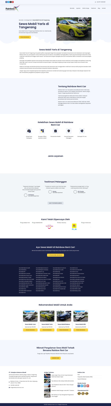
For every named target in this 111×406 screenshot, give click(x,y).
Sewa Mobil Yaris (22, 292)
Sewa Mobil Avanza (74, 267)
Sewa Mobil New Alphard (75, 285)
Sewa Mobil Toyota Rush (41, 288)
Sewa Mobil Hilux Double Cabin (42, 275)
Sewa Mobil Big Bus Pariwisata (42, 269)
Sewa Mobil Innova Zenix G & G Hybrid (77, 277)
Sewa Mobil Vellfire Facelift (75, 288)
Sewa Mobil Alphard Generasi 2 (42, 267)
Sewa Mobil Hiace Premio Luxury (25, 275)
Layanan (78, 8)
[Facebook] (6, 2)
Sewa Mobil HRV (56, 275)
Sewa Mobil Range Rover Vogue (76, 286)
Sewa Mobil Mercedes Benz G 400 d (43, 283)
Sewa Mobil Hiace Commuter (24, 273)
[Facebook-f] (79, 386)
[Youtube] (13, 2)
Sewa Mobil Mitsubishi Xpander (42, 285)
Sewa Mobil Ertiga (56, 271)
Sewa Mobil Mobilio (57, 285)
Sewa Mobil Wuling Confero (75, 290)
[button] (20, 227)
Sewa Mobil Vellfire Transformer (25, 290)
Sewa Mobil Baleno (22, 269)
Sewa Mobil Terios (22, 288)
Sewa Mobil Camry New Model (76, 269)
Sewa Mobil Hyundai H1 (74, 275)
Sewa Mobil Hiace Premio (58, 273)
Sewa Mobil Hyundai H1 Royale (25, 277)
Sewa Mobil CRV (22, 271)
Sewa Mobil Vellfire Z (40, 290)
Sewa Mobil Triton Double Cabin (59, 288)
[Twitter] (8, 2)
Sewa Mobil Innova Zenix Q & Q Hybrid (26, 279)
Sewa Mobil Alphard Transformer (59, 267)
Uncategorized (28, 20)
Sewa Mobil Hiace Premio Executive (77, 273)
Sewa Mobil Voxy (56, 290)
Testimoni (93, 8)
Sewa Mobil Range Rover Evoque (59, 286)
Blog (99, 8)
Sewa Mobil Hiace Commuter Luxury (43, 273)
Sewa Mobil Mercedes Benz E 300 (25, 283)
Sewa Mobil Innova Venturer (58, 277)
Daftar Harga (85, 8)
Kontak (104, 8)
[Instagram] (10, 2)
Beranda (72, 8)
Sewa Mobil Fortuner (74, 271)
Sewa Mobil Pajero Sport (41, 286)
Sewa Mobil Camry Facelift (58, 269)
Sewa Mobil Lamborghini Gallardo (25, 281)
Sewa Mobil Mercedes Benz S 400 (59, 283)
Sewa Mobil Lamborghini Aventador (77, 279)
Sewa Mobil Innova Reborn (41, 277)
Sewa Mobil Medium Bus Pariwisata (77, 281)
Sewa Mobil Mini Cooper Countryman (26, 285)
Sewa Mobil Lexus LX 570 (58, 281)
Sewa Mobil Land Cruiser (41, 281)
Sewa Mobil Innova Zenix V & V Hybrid (43, 279)
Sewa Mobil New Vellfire (23, 286)
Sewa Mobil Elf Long (40, 271)
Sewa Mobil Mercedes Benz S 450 (76, 283)
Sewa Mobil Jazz (56, 279)
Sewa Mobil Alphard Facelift (24, 267)
